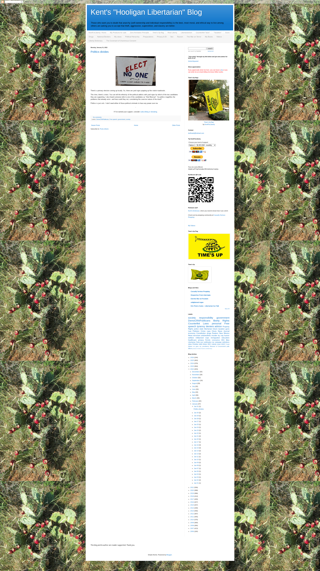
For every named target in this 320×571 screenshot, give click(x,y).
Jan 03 (196, 477)
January (195, 404)
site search (191, 51)
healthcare (192, 340)
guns (227, 329)
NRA (222, 340)
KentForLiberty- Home (97, 33)
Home (136, 125)
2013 (192, 511)
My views (118, 37)
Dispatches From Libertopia (200, 295)
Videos (219, 37)
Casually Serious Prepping (200, 291)
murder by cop (218, 335)
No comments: (97, 117)
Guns (227, 33)
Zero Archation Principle (139, 33)
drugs (209, 333)
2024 (192, 363)
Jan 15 (196, 448)
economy (191, 333)
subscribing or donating (148, 112)
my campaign (217, 342)
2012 (192, 514)
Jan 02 (196, 480)
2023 (192, 366)
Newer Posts (95, 125)
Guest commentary (206, 348)
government (121, 119)
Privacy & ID (162, 37)
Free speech (113, 119)
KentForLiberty (210, 124)
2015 (192, 505)
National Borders (103, 37)
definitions (225, 342)
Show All (227, 308)
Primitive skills (197, 344)
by (197, 51)
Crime (203, 331)
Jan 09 (196, 462)
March (194, 398)
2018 (192, 496)
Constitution (201, 333)
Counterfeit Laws (198, 323)
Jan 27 (196, 421)
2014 (192, 508)
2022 (192, 369)
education (225, 338)
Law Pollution (193, 331)
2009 (192, 523)
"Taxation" (218, 33)
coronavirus (216, 340)
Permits (207, 340)
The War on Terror (194, 37)
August (194, 383)
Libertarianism (186, 33)
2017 (192, 499)
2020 (192, 490)
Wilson (190, 348)
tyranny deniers (205, 326)
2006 (192, 531)
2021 (192, 487)
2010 (192, 520)
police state (198, 329)
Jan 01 (196, 483)
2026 (192, 357)
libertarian (208, 329)
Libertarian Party (194, 342)
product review (196, 348)
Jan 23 (196, 430)
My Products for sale (118, 33)
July (193, 386)
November (196, 375)
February (195, 401)
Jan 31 (196, 406)
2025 (192, 360)
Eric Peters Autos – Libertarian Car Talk (205, 306)
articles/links (206, 335)
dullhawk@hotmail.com (196, 133)
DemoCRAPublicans (102, 119)
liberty (216, 320)
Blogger (169, 555)
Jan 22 (196, 433)
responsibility (206, 317)
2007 (192, 528)
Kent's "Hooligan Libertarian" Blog (146, 12)
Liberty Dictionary (95, 41)
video (190, 344)
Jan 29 (196, 416)
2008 (192, 525)
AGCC (223, 344)
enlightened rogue (197, 302)
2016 (192, 502)
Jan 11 (196, 457)
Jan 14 (196, 451)
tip (222, 70)
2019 (192, 493)
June (194, 389)
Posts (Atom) (104, 129)
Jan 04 (196, 474)
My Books (209, 37)
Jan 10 (196, 459)
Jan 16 (196, 445)
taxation (221, 329)
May (193, 392)
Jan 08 (196, 465)
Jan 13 (196, 454)
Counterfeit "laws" (203, 33)
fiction (205, 344)
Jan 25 (196, 424)
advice (218, 326)
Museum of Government (218, 346)
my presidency (204, 346)
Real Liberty (172, 33)
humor (226, 335)
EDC (209, 344)
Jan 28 (196, 418)
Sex (171, 37)
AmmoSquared (193, 61)
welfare (191, 338)
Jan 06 (196, 471)
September (196, 380)
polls (228, 346)
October (195, 378)
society (128, 119)
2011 (192, 517)
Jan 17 (196, 442)
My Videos (191, 226)
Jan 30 (196, 413)
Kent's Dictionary (194, 211)
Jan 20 (196, 439)
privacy (201, 340)
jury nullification (206, 342)
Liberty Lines (216, 344)
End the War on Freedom (199, 299)
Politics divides (100, 51)
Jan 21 (196, 436)
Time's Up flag (158, 33)
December (196, 372)
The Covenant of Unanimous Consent (121, 41)
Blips (227, 340)
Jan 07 (196, 468)
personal (216, 323)
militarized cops (202, 338)
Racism (180, 37)
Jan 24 (196, 427)
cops (208, 331)
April (194, 395)
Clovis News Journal (220, 331)
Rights (225, 320)
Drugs (91, 37)
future (215, 329)
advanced (211, 51)
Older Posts (176, 125)
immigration (215, 338)
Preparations (148, 37)
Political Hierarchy (132, 37)
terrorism (196, 335)
